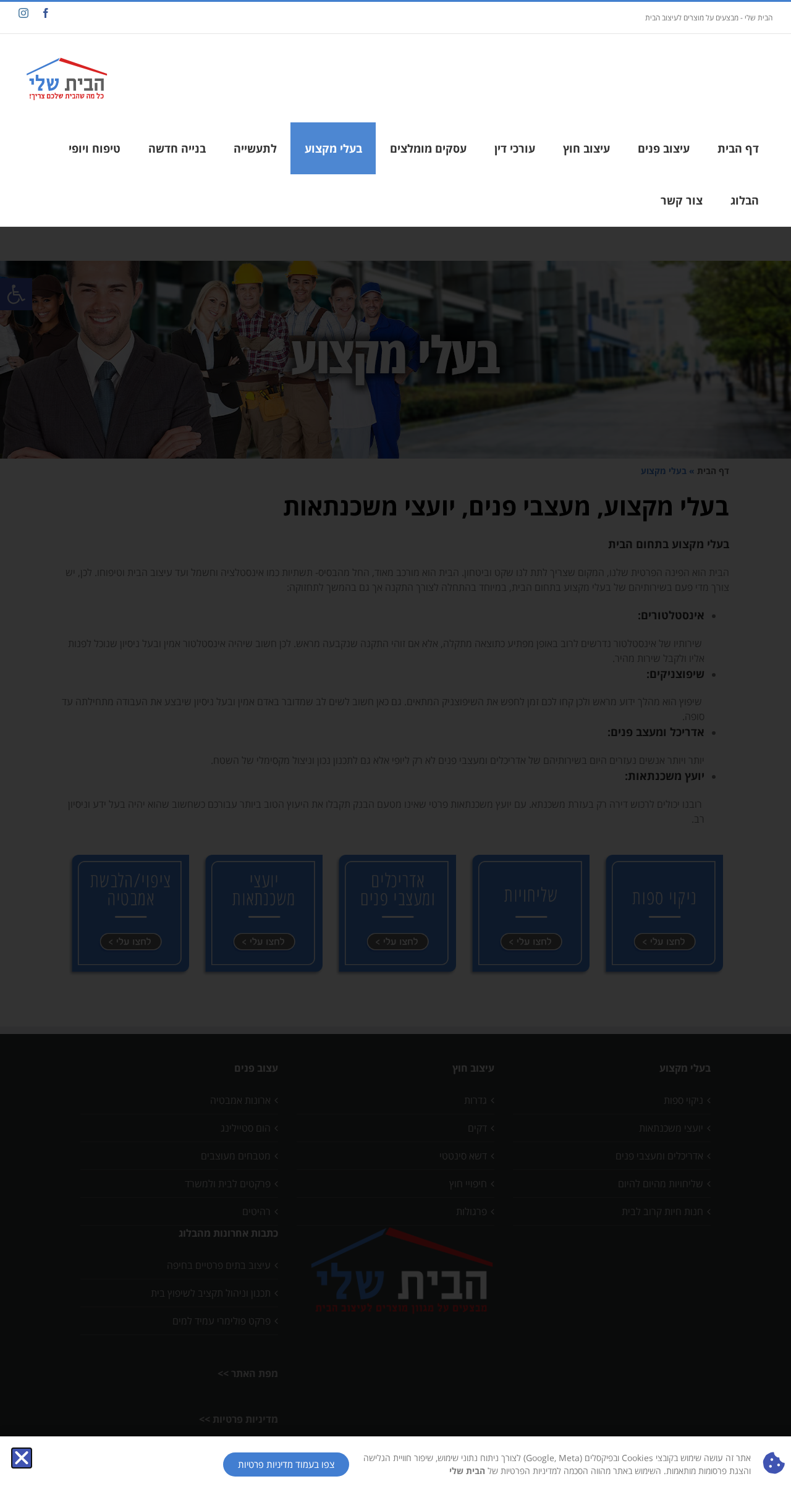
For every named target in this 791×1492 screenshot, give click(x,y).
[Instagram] (23, 13)
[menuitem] (737, 148)
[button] (21, 1458)
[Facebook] (46, 13)
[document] (395, 746)
